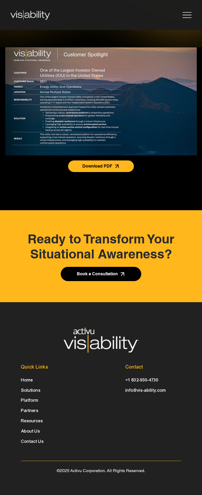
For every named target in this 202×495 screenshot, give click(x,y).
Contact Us (32, 441)
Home (27, 380)
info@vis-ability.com (145, 390)
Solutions (31, 390)
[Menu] (186, 14)
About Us (30, 431)
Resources (32, 421)
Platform (29, 400)
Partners (29, 410)
